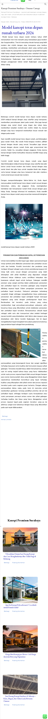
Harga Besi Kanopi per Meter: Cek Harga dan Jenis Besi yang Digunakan (19, 655)
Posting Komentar (18, 562)
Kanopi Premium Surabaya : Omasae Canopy (20, 8)
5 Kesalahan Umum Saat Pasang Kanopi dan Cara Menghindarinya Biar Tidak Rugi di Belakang (19, 556)
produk (8, 419)
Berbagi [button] (5, 416)
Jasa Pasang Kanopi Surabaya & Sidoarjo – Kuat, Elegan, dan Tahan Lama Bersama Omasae (19, 698)
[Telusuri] (45, 3)
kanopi (3, 419)
